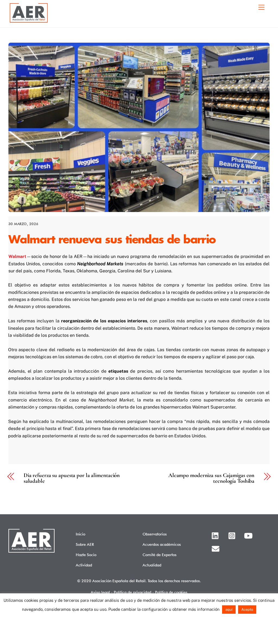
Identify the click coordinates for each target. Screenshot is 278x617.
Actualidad (152, 565)
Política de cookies (171, 592)
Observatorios (155, 534)
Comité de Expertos (159, 554)
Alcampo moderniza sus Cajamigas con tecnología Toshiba (211, 478)
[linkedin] (216, 535)
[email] (216, 548)
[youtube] (249, 535)
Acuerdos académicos (162, 544)
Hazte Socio (86, 554)
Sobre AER (85, 544)
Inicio (80, 534)
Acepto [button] (247, 609)
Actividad (84, 565)
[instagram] (232, 535)
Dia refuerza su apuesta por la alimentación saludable (72, 478)
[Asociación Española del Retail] (28, 22)
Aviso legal (100, 592)
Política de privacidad (132, 592)
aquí (228, 609)
